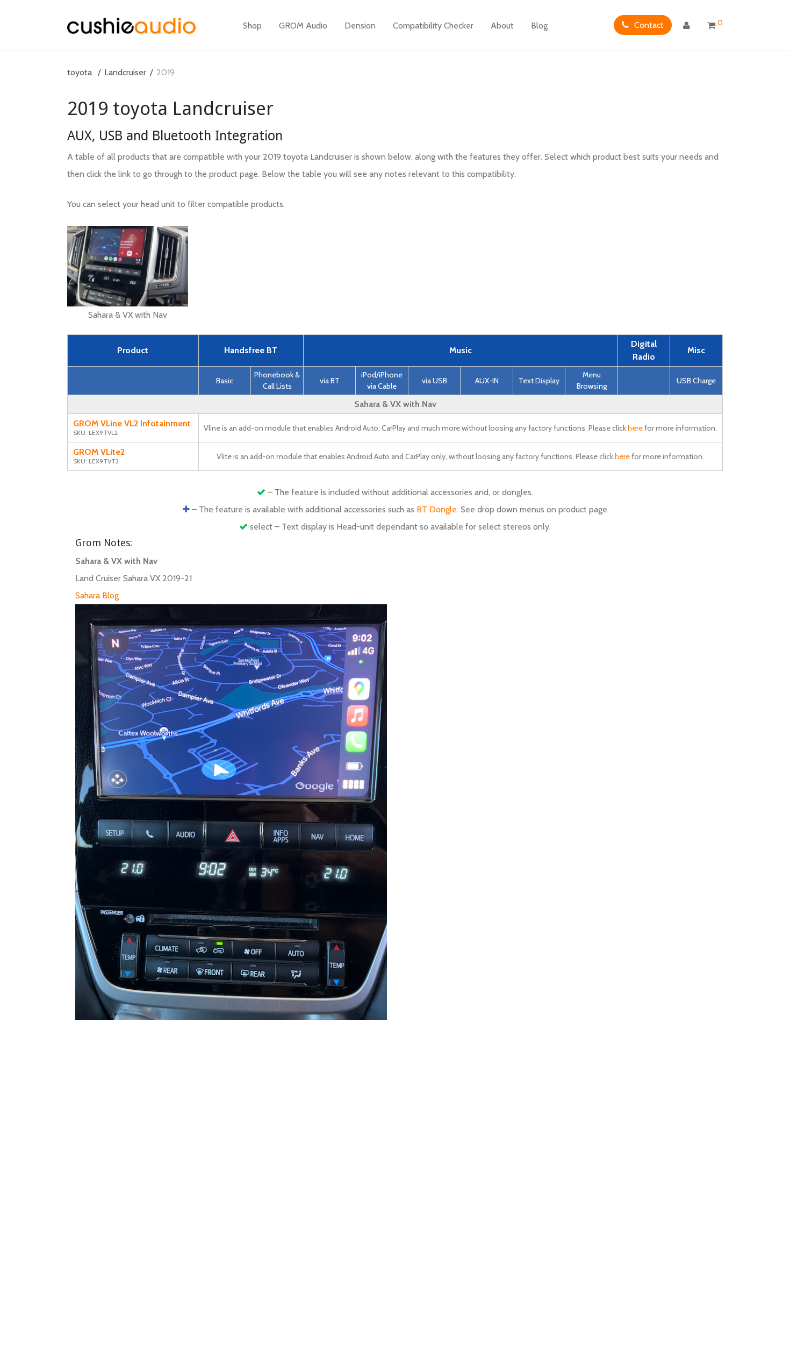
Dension (360, 25)
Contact (649, 25)
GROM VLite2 (99, 452)
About (502, 25)
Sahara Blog (97, 595)
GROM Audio (303, 25)
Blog (539, 25)
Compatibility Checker (433, 25)
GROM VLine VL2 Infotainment (132, 423)
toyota (79, 72)
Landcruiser (125, 72)
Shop (252, 25)
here (635, 428)
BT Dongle (436, 509)
